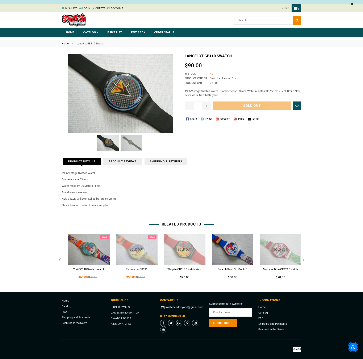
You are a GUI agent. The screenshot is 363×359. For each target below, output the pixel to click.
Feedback (138, 32)
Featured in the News (74, 322)
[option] (86, 260)
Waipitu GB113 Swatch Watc (184, 269)
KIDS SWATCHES (121, 323)
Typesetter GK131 (136, 269)
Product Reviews (123, 161)
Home (70, 32)
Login (86, 8)
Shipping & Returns (166, 161)
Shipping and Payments (76, 317)
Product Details (81, 161)
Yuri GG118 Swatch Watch (89, 269)
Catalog (66, 306)
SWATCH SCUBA (121, 318)
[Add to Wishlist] (297, 105)
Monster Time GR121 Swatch (280, 269)
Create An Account (109, 8)
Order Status (164, 32)
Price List (114, 32)
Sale (104, 237)
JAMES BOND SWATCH (125, 312)
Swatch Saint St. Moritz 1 (233, 269)
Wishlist (70, 8)
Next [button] (303, 260)
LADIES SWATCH (121, 307)
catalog (90, 32)
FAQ (64, 311)
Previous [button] (60, 260)
